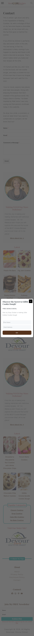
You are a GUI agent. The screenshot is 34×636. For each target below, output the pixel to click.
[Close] (30, 301)
